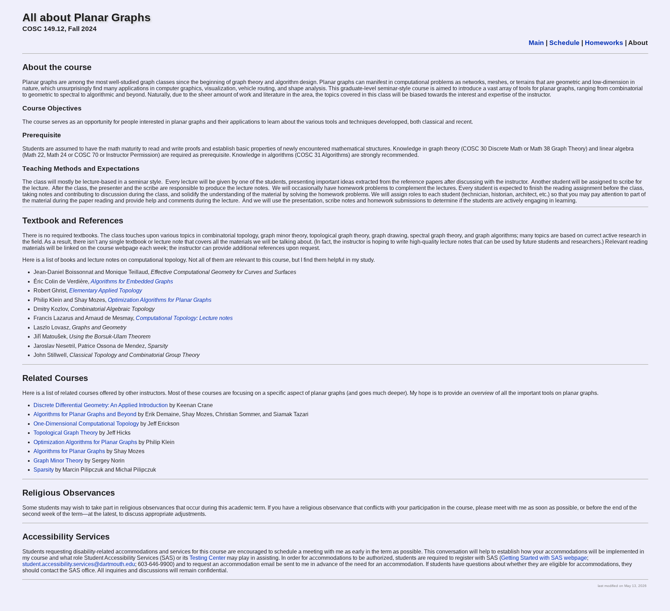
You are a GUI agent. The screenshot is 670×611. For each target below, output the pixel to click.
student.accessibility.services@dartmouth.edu (78, 564)
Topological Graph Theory (66, 433)
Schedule (564, 42)
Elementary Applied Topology (105, 290)
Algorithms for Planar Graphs (69, 451)
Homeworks (604, 42)
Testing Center (207, 558)
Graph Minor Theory (58, 461)
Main (536, 42)
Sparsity (44, 470)
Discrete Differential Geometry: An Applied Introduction (101, 405)
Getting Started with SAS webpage (544, 558)
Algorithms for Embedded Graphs (132, 281)
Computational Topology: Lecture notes (184, 318)
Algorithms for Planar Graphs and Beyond (85, 414)
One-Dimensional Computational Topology (86, 424)
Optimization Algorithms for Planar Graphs (159, 300)
